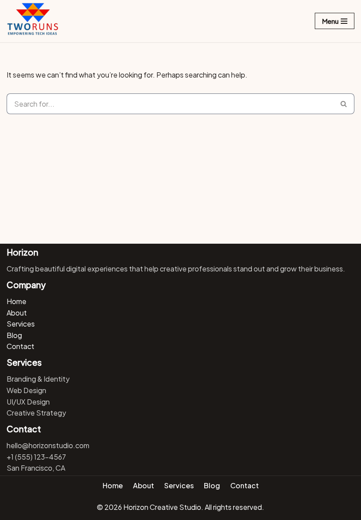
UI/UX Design (28, 401)
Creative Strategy (36, 412)
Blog (14, 335)
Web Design (26, 390)
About (17, 312)
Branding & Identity (38, 378)
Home (16, 301)
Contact (20, 346)
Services (21, 323)
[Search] (343, 103)
